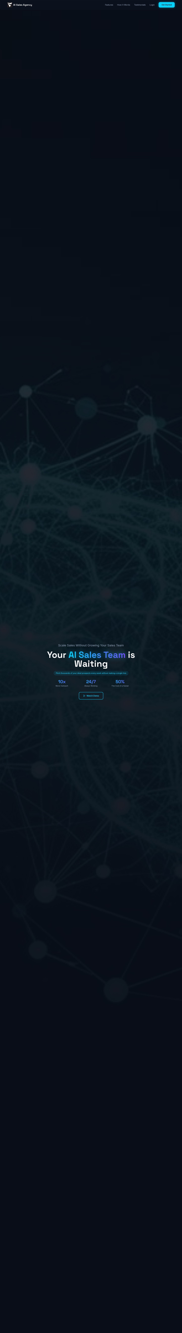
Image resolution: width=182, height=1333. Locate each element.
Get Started (167, 5)
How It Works (123, 5)
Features (109, 5)
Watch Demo (93, 696)
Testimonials (140, 5)
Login (152, 5)
